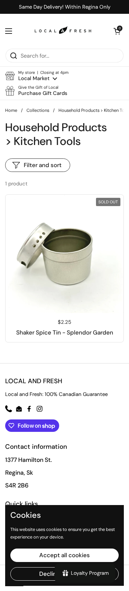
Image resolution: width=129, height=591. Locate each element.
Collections (37, 110)
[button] (36, 75)
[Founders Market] (63, 31)
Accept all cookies (64, 555)
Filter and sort (43, 165)
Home (11, 110)
